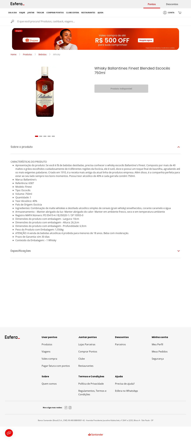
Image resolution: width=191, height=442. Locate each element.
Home (13, 54)
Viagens (46, 351)
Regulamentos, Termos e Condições (92, 392)
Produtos (27, 54)
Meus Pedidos (160, 351)
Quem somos (49, 383)
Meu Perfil (157, 344)
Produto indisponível (121, 88)
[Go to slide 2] (40, 136)
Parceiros (120, 344)
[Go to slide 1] (36, 136)
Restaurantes (85, 365)
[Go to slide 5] (53, 136)
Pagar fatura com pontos (56, 365)
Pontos (152, 4)
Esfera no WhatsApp (126, 390)
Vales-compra (49, 358)
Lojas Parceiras (86, 344)
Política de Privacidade (91, 383)
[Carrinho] (180, 13)
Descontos (172, 4)
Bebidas (42, 54)
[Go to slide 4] (49, 136)
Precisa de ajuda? (125, 383)
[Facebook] (66, 407)
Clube (81, 358)
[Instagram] (70, 407)
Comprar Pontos (87, 351)
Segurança (158, 358)
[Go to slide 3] (44, 136)
